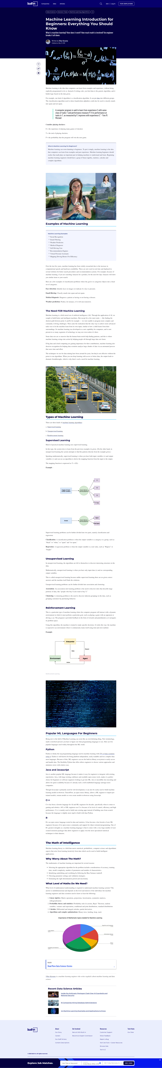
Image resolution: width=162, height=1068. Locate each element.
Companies (45, 4)
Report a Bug (104, 1039)
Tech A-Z (103, 1049)
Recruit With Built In (79, 1032)
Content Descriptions (62, 1043)
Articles (62, 4)
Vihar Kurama (63, 41)
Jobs (54, 4)
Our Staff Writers (61, 1039)
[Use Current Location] (100, 1063)
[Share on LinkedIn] (38, 73)
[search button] (101, 3)
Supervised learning (54, 427)
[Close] (160, 1060)
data (98, 98)
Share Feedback (105, 1036)
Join (107, 4)
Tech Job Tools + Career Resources (111, 1043)
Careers (57, 1036)
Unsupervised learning (55, 431)
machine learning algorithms (72, 422)
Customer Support (106, 1032)
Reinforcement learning (55, 435)
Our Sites (131, 1032)
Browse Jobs (104, 1046)
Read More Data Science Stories (60, 966)
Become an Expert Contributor (82, 1036)
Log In (113, 4)
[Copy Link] (38, 68)
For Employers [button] (126, 4)
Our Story (58, 1032)
